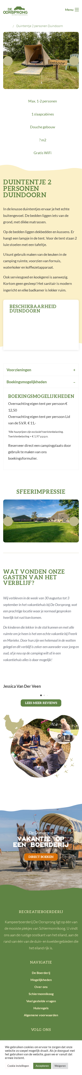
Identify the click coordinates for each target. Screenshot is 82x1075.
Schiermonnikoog (41, 994)
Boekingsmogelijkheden (27, 381)
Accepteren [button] (42, 1065)
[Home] (8, 26)
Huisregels (41, 1008)
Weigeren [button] (60, 1065)
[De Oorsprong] (15, 10)
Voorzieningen (19, 369)
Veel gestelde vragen (41, 1001)
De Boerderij (41, 973)
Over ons (41, 987)
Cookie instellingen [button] (18, 1065)
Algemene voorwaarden (41, 1015)
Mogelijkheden (41, 980)
